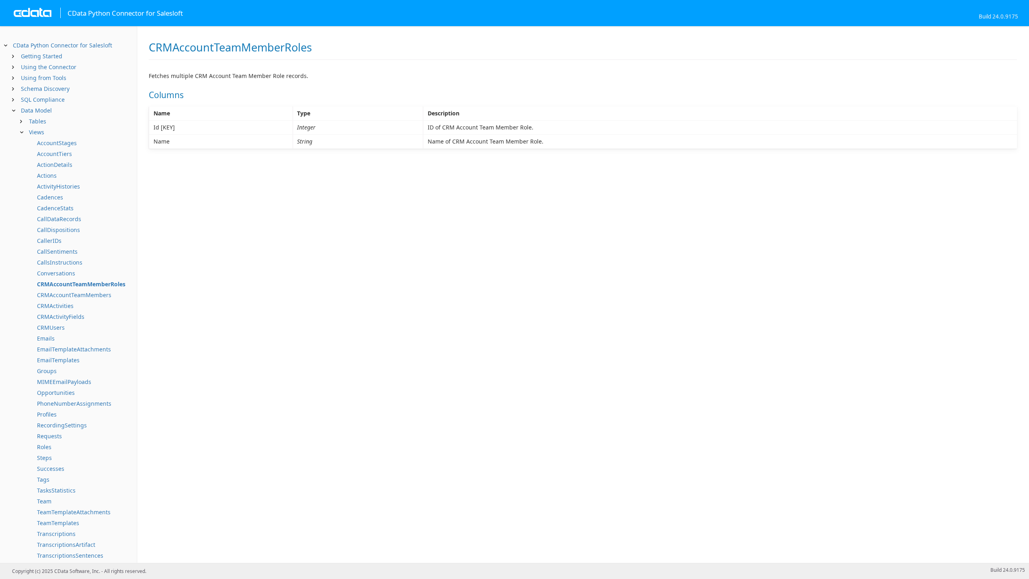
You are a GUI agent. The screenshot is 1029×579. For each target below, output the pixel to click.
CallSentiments (57, 251)
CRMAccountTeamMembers (74, 295)
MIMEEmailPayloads (64, 382)
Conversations (56, 273)
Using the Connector (48, 67)
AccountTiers (54, 154)
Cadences (50, 197)
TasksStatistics (56, 490)
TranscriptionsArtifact (66, 544)
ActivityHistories (58, 186)
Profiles (47, 414)
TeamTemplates (58, 523)
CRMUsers (51, 327)
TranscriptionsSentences (70, 555)
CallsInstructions (59, 262)
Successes (50, 468)
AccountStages (57, 143)
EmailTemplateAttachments (74, 349)
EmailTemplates (58, 360)
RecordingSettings (62, 425)
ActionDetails (54, 164)
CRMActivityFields (60, 316)
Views (36, 132)
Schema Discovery (45, 88)
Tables (37, 121)
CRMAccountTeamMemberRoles (81, 284)
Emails (46, 338)
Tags (43, 479)
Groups (47, 371)
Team (44, 501)
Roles (44, 447)
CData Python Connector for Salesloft (62, 45)
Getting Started (41, 56)
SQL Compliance (43, 99)
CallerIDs (49, 240)
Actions (47, 175)
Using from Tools (43, 78)
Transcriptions (56, 534)
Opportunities (56, 392)
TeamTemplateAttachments (74, 512)
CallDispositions (58, 230)
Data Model (36, 110)
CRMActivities (55, 306)
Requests (49, 436)
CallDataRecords (59, 219)
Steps (44, 458)
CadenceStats (55, 208)
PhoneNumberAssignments (74, 403)
